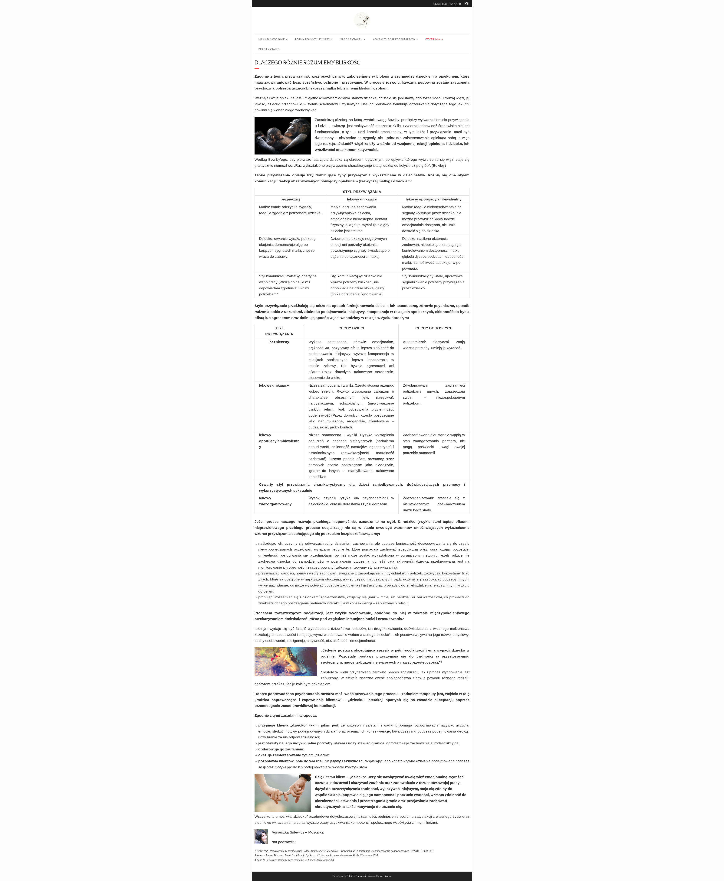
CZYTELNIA (432, 39)
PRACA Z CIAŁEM (351, 39)
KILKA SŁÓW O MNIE (271, 39)
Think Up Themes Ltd (357, 876)
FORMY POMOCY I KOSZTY (312, 39)
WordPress (385, 876)
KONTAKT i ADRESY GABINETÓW (394, 39)
